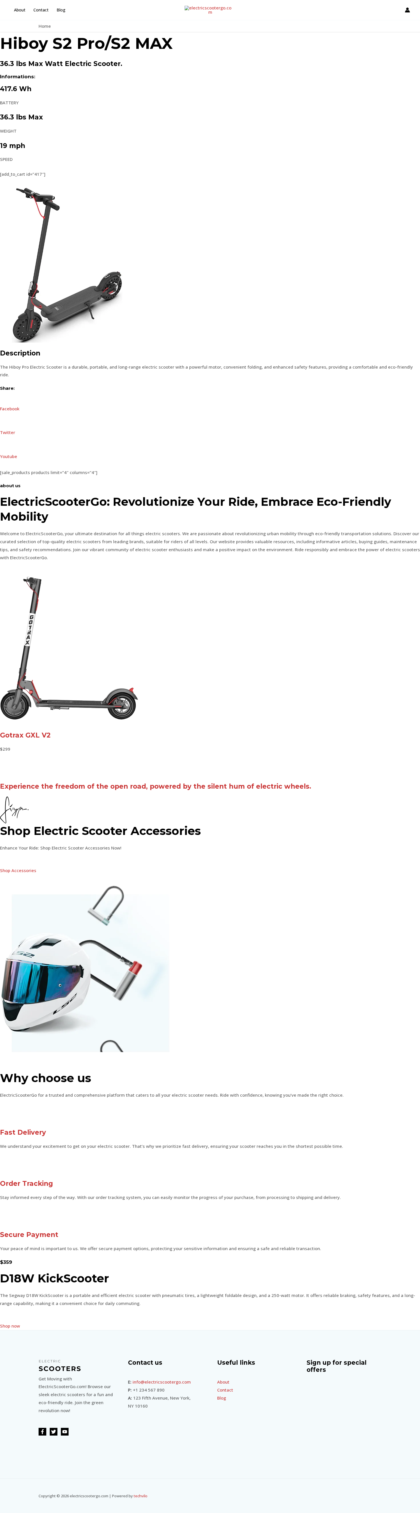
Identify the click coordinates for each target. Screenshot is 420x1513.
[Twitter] (53, 1432)
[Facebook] (42, 1432)
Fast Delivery (23, 1132)
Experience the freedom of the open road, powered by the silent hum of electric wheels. (155, 786)
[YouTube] (65, 1432)
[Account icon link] (407, 10)
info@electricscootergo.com (162, 1382)
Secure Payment (29, 1235)
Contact (41, 10)
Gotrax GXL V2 (25, 735)
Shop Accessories (18, 870)
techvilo (140, 1495)
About (19, 10)
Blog (61, 10)
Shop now (10, 1326)
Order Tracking (26, 1184)
